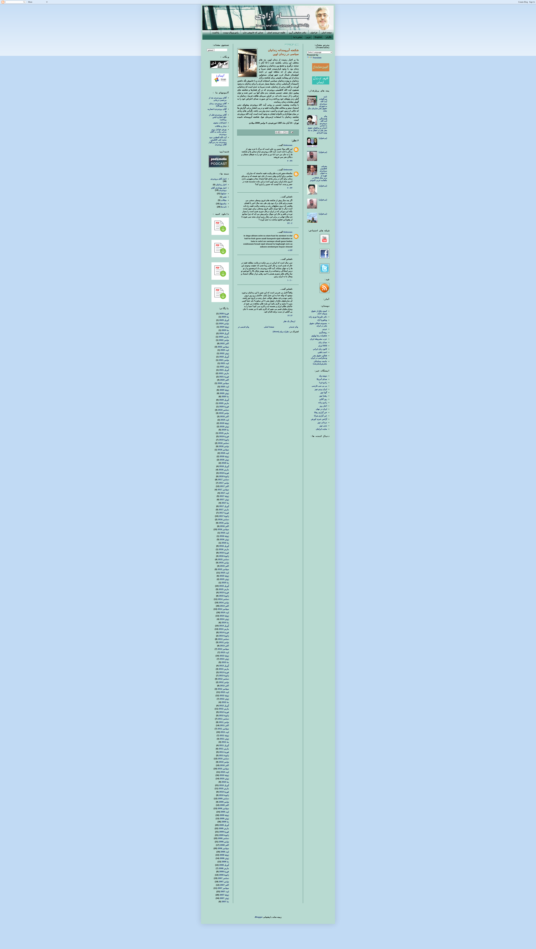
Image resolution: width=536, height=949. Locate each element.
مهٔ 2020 (225, 396)
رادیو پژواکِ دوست (231, 32)
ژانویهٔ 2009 (224, 835)
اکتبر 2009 (224, 805)
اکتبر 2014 (224, 606)
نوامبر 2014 (224, 602)
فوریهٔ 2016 (224, 553)
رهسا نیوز (323, 396)
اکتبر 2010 (224, 765)
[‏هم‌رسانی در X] (281, 132)
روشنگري (323, 332)
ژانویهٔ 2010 (224, 795)
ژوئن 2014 (224, 619)
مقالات (224, 200)
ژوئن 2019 (224, 426)
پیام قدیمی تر (243, 327)
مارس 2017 (224, 509)
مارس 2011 (224, 749)
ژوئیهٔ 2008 (224, 855)
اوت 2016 (225, 533)
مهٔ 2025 (225, 317)
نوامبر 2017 (224, 483)
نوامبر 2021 (224, 360)
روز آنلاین (323, 399)
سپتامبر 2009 (223, 808)
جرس (324, 329)
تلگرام (329, 37)
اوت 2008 (225, 852)
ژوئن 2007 (224, 898)
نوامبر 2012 (224, 682)
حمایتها (224, 193)
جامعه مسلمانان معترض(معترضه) (320, 362)
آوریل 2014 (224, 626)
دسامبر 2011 (223, 719)
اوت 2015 (225, 573)
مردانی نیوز (322, 422)
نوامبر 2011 (224, 722)
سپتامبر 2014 (223, 609)
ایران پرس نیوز (321, 389)
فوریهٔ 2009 (224, 832)
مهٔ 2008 (225, 861)
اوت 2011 (225, 732)
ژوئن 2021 (224, 366)
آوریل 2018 (224, 466)
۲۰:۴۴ (289, 188)
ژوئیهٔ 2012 (224, 695)
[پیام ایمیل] (292, 132)
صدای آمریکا (322, 379)
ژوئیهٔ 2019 (224, 423)
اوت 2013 (225, 652)
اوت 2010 (225, 772)
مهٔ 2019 (225, 430)
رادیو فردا (323, 382)
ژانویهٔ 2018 (224, 476)
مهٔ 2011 (225, 742)
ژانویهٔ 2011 (224, 755)
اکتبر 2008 (224, 845)
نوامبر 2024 (224, 323)
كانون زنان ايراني (320, 349)
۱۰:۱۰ (289, 280)
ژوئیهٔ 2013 (224, 656)
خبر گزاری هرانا (320, 416)
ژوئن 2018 (224, 460)
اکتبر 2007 (224, 885)
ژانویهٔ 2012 (224, 715)
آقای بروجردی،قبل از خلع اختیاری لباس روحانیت (218, 117)
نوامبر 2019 (224, 413)
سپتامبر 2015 (223, 569)
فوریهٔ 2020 (224, 406)
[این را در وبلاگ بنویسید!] (284, 132)
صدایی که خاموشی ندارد (253, 32)
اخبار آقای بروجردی (218, 179)
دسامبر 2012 (223, 679)
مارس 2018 (224, 469)
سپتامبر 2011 (223, 729)
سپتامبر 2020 (223, 383)
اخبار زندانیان (221, 184)
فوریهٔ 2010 (224, 792)
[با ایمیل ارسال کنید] (287, 132)
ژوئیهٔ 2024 (224, 327)
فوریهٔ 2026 (224, 313)
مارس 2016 (224, 549)
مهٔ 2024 (225, 330)
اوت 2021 (225, 363)
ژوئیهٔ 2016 (224, 536)
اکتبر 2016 (224, 526)
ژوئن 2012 (224, 699)
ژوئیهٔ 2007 (224, 895)
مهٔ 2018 (225, 463)
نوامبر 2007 (224, 881)
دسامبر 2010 (223, 758)
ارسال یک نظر (289, 321)
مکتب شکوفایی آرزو (297, 32)
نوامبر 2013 (224, 642)
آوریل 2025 (224, 320)
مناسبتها (223, 203)
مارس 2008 (224, 868)
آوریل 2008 (224, 865)
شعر (225, 197)
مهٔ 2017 (225, 503)
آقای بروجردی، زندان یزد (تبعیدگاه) (218, 104)
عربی (308, 37)
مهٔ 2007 (225, 901)
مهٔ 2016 (225, 543)
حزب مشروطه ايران (318, 339)
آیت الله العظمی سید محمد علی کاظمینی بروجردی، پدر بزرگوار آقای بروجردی (218, 140)
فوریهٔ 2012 (224, 712)
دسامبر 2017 (223, 479)
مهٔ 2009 (225, 822)
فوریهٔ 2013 (224, 672)
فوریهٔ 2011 (224, 752)
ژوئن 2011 (224, 739)
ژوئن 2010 (224, 778)
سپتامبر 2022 (223, 347)
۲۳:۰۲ (289, 223)
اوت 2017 (225, 493)
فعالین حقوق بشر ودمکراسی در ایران (319, 356)
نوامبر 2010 (224, 762)
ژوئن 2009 (224, 818)
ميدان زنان (322, 342)
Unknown (287, 145)
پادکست (215, 32)
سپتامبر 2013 (223, 649)
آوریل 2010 (224, 785)
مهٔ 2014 (225, 622)
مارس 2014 (224, 629)
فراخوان (313, 32)
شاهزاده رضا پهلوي (319, 335)
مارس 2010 (224, 788)
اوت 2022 (225, 350)
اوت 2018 (225, 453)
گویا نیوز (323, 392)
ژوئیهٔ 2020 (224, 390)
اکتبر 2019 (224, 416)
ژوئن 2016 (224, 539)
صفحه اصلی (326, 32)
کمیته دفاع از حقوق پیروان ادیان (319, 312)
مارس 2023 (224, 337)
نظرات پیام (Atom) (281, 331)
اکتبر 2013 (224, 646)
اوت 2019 (225, 420)
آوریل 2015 (224, 586)
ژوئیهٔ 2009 (224, 815)
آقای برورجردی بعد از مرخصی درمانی (218, 99)
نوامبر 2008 (224, 842)
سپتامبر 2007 (223, 888)
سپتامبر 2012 (223, 689)
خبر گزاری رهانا (320, 412)
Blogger (259, 917)
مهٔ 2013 (225, 662)
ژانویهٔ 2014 (224, 636)
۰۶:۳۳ (289, 250)
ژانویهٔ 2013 (224, 675)
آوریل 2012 (224, 705)
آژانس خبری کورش (319, 419)
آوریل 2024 (224, 333)
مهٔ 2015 (225, 582)
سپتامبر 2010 (223, 769)
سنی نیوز (323, 426)
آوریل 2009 (224, 825)
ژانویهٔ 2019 (224, 440)
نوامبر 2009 (224, 802)
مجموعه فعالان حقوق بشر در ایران (318, 324)
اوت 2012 (225, 692)
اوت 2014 (225, 612)
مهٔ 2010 (225, 782)
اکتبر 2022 (224, 343)
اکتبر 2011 (224, 725)
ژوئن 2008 (224, 858)
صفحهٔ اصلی (269, 327)
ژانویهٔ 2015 (224, 596)
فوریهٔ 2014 (224, 632)
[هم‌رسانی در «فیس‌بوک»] (279, 132)
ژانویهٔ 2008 (224, 875)
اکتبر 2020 (224, 380)
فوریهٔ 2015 (224, 592)
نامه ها (224, 207)
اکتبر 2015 (224, 566)
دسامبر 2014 (223, 599)
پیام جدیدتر (293, 327)
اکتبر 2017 (224, 486)
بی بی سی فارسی (319, 386)
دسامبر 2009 (223, 798)
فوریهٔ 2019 (224, 436)
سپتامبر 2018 (223, 450)
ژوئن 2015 (224, 579)
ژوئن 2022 (224, 353)
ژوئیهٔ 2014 (224, 616)
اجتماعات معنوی (220, 123)
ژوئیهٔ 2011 (224, 735)
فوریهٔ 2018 (224, 473)
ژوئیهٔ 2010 (224, 775)
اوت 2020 (225, 386)
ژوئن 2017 (224, 499)
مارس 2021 (224, 373)
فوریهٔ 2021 (224, 377)
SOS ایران (322, 346)
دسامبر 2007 (223, 878)
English (318, 37)
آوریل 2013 (224, 665)
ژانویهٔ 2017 (224, 516)
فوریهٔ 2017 (224, 513)
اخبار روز (323, 406)
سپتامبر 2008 (223, 848)
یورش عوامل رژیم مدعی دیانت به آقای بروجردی (218, 131)
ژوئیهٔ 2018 (224, 456)
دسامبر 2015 (223, 559)
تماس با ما (297, 37)
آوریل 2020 (224, 400)
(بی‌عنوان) (323, 138)
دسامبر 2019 (223, 410)
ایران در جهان (321, 409)
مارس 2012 (224, 709)
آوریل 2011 (224, 745)
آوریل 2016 (224, 546)
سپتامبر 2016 (223, 529)
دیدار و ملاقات (221, 126)
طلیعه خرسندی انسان (276, 32)
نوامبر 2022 (224, 340)
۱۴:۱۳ (289, 315)
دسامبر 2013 (223, 639)
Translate (317, 58)
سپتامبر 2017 (223, 489)
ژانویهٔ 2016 (224, 556)
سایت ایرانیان (321, 429)
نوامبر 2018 (224, 446)
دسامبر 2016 (223, 519)
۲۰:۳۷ (289, 161)
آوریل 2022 (224, 357)
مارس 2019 (224, 433)
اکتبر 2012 (224, 685)
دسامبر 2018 (223, 443)
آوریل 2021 (224, 370)
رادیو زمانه (322, 402)
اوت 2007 (225, 891)
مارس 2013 (224, 669)
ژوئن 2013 (224, 659)
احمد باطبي (322, 352)
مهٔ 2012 (225, 702)
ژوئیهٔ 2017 (224, 496)
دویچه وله (323, 376)
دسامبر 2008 (223, 838)
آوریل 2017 (224, 506)
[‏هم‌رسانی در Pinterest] (276, 132)
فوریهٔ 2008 (224, 871)
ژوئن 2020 (224, 393)
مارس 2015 (224, 589)
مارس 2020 (224, 403)
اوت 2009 (225, 812)
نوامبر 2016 (224, 523)
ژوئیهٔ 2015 (224, 576)
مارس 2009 (224, 828)
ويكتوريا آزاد (322, 320)
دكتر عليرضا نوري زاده (318, 317)
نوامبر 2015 (224, 562)
